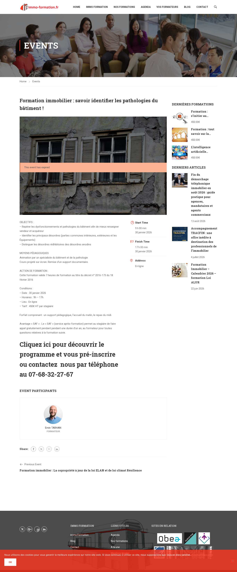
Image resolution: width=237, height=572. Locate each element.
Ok (10, 562)
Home (76, 7)
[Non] (232, 561)
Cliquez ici (35, 344)
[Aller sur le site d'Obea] (169, 538)
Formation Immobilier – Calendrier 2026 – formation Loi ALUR (203, 273)
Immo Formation (97, 7)
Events (36, 81)
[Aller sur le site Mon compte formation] (204, 538)
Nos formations (124, 7)
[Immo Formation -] (40, 7)
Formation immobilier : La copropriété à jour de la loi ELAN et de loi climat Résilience (81, 470)
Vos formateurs (167, 7)
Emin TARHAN (53, 427)
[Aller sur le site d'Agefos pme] (190, 538)
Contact (202, 7)
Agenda (146, 7)
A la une (115, 547)
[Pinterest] (49, 449)
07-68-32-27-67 (50, 374)
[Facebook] (33, 449)
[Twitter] (41, 449)
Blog (187, 7)
